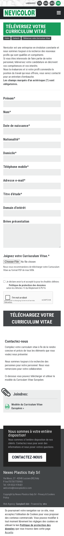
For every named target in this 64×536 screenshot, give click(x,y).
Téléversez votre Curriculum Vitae (36, 38)
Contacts (16, 38)
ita (39, 3)
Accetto (9, 532)
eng (46, 3)
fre (58, 3)
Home (7, 38)
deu (52, 3)
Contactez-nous (27, 457)
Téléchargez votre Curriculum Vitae (32, 318)
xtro (45, 504)
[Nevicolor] (19, 13)
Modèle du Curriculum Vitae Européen (27, 406)
